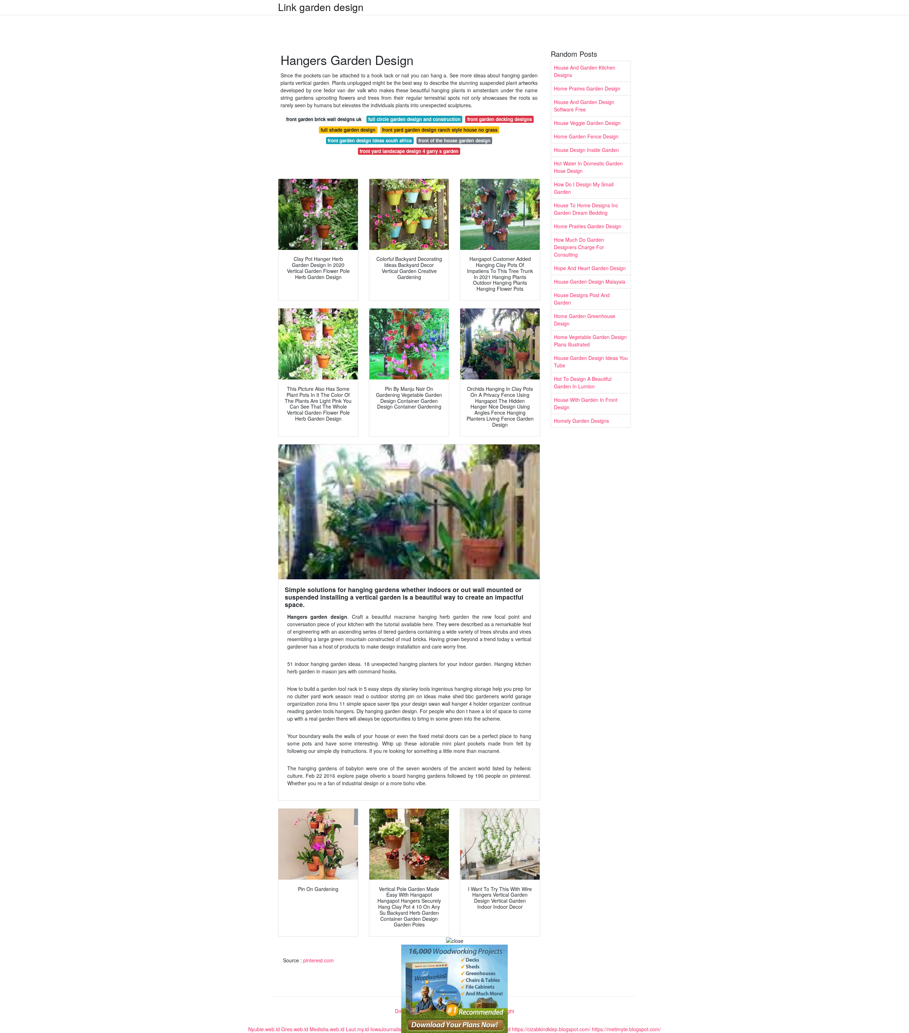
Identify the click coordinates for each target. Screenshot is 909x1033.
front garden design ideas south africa (370, 140)
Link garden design (321, 6)
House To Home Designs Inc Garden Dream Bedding (586, 209)
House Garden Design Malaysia (589, 281)
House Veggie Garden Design (587, 122)
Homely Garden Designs (581, 420)
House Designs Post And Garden (582, 298)
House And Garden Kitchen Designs (584, 71)
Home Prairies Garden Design (587, 226)
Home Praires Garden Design (587, 88)
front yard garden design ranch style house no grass (439, 129)
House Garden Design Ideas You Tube (591, 361)
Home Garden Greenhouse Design (584, 319)
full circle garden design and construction (414, 119)
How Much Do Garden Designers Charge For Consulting (579, 247)
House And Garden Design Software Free (584, 105)
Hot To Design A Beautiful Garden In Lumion (582, 382)
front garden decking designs (499, 119)
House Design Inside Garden (586, 149)
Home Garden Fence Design (586, 136)
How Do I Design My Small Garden (584, 188)
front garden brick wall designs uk (323, 119)
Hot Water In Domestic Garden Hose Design (588, 167)
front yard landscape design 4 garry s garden (409, 151)
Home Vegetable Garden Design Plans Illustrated (590, 340)
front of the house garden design (454, 140)
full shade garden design (348, 129)
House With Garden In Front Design (585, 403)
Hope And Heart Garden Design (590, 268)
